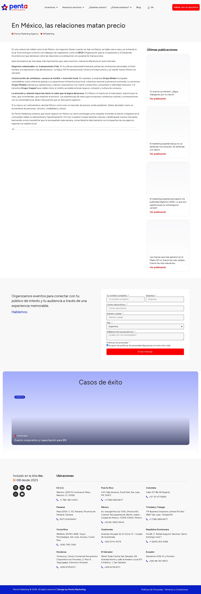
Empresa (150, 295)
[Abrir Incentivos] (57, 7)
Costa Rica (22, 436)
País (109, 323)
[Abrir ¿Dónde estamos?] (131, 7)
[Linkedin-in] (22, 487)
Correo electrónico (116, 305)
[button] (13, 417)
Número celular (114, 314)
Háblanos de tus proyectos (120, 332)
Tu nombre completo (117, 295)
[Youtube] (28, 487)
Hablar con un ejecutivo (186, 7)
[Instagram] (15, 487)
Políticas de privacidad (118, 343)
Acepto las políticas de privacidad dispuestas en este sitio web (139, 345)
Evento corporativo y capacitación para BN (40, 440)
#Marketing (48, 33)
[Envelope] (22, 494)
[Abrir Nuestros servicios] (83, 7)
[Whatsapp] (15, 494)
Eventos (20, 397)
